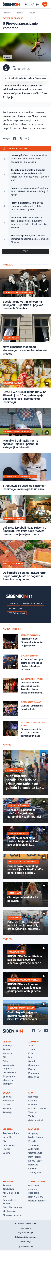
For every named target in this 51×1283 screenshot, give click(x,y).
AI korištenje (25, 1241)
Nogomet (33, 1096)
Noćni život (8, 1100)
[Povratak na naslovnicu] (13, 4)
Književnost (9, 1145)
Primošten (33, 1073)
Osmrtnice (13, 604)
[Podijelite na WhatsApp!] (27, 138)
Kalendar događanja (32, 604)
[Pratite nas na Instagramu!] (39, 1030)
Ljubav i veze (35, 1160)
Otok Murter (34, 1065)
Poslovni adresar (17, 613)
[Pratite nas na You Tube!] (46, 1031)
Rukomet (32, 1104)
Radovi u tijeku (15, 608)
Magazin (33, 1129)
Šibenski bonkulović (8, 1187)
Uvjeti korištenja (25, 1232)
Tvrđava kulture (11, 1133)
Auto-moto (33, 1149)
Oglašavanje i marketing (26, 1237)
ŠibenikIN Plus (36, 1181)
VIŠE (25, 251)
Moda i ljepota (35, 1137)
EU (4, 1057)
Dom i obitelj (34, 1157)
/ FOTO (7, 745)
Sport (32, 1092)
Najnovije (7, 1045)
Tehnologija (34, 1145)
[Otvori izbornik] (44, 4)
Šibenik (6, 1049)
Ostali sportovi (35, 1120)
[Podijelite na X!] (21, 138)
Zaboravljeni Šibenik (9, 1202)
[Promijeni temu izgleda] (27, 4)
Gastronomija (35, 1153)
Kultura (8, 1129)
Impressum (26, 1228)
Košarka (32, 1100)
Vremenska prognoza (8, 1067)
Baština (6, 1153)
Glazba (6, 1104)
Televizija (7, 1112)
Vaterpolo (33, 1112)
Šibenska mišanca (12, 1215)
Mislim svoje (9, 1211)
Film (5, 1141)
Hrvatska (7, 1053)
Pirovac (32, 13)
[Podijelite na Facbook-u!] (14, 138)
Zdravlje (32, 1141)
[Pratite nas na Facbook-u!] (33, 1030)
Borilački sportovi (37, 1108)
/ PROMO (8, 264)
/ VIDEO (7, 939)
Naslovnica (7, 13)
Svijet (5, 1061)
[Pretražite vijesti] (33, 4)
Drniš (31, 1057)
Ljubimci (32, 1168)
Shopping (33, 1133)
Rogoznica (33, 1077)
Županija (20, 13)
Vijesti (7, 1041)
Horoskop (33, 1164)
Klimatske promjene (8, 1082)
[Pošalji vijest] (37, 4)
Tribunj (31, 1049)
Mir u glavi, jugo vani (11, 1195)
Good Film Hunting (12, 1207)
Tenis (31, 1116)
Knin (30, 1053)
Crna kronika (9, 1072)
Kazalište (7, 1137)
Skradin (32, 1061)
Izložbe (6, 1149)
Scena (6, 1092)
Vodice (31, 1045)
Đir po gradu (9, 1076)
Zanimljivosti (34, 1172)
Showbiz (7, 1096)
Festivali (7, 1108)
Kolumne (8, 1181)
